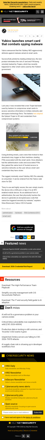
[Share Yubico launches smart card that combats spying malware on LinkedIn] (33, 36)
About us (27, 430)
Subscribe (38, 412)
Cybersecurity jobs (14, 395)
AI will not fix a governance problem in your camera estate (21, 253)
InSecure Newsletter (15, 379)
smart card (6, 216)
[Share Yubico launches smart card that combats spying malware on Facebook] (26, 36)
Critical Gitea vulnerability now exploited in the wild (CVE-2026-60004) (21, 323)
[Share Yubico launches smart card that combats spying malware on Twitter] (30, 36)
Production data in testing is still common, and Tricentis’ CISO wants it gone (22, 330)
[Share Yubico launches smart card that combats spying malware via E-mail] (37, 36)
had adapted (38, 114)
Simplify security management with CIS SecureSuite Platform (19, 294)
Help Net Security (12, 30)
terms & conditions (33, 417)
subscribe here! (29, 6)
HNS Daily (10, 366)
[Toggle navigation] (42, 12)
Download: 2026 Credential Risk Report (17, 266)
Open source (11, 404)
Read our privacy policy (15, 430)
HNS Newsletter (13, 372)
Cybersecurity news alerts (17, 386)
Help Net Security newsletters (15, 2)
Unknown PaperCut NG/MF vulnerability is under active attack (22, 249)
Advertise (34, 430)
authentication (8, 213)
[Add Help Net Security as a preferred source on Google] (41, 36)
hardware (18, 213)
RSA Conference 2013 (31, 213)
